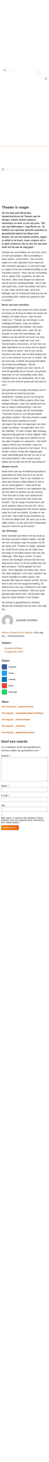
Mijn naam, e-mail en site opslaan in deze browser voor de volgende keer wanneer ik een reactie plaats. (22, 820)
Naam (5, 786)
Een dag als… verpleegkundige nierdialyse (22, 713)
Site (3, 805)
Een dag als (26, 632)
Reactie (5, 756)
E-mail (5, 795)
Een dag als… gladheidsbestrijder (18, 732)
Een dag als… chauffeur (13, 726)
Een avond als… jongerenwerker (18, 706)
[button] (39, 73)
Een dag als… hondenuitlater (16, 719)
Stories (14, 632)
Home (5, 632)
